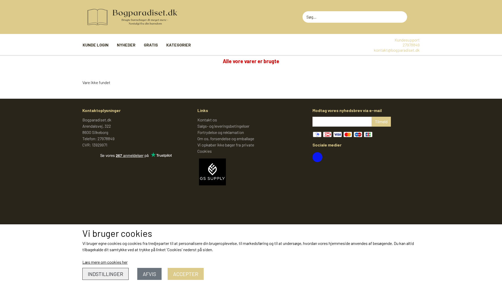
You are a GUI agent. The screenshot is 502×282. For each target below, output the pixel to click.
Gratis (151, 44)
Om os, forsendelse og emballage (225, 138)
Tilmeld (381, 121)
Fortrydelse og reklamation (220, 132)
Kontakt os (207, 119)
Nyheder (126, 44)
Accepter (185, 274)
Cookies (204, 151)
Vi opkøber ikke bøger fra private (225, 144)
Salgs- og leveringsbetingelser (223, 126)
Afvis (149, 274)
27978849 (411, 44)
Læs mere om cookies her (105, 262)
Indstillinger (105, 274)
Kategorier (178, 44)
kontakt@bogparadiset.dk (397, 50)
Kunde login (96, 44)
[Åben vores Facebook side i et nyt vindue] (317, 157)
